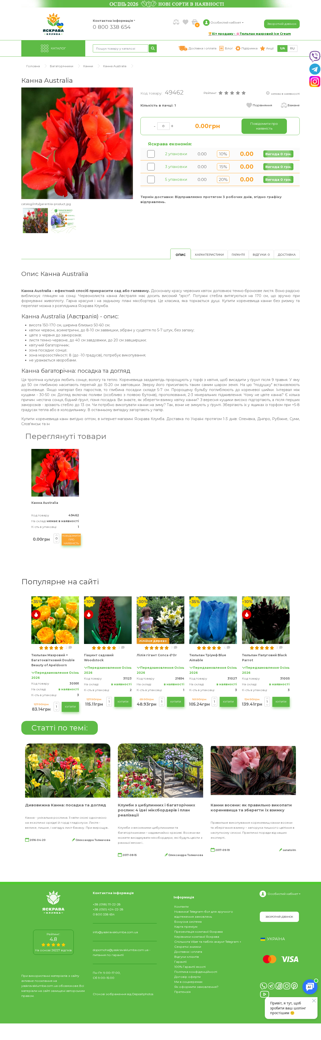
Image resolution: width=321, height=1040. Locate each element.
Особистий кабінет (283, 894)
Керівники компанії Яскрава (196, 936)
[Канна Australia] (77, 143)
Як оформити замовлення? (196, 987)
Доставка (287, 254)
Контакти (181, 906)
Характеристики (209, 254)
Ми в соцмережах (188, 982)
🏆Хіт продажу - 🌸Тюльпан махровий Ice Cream (249, 34)
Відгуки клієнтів (186, 957)
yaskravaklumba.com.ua (39, 986)
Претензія (182, 992)
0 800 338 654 (112, 27)
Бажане (294, 105)
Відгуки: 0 (261, 254)
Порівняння (262, 105)
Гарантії (238, 254)
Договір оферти (187, 977)
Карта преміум (185, 926)
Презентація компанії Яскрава (198, 931)
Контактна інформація (113, 21)
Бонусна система (188, 921)
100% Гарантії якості (190, 967)
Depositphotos (142, 994)
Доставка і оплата (188, 952)
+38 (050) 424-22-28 (108, 909)
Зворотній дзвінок (281, 24)
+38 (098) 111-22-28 (107, 904)
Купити (70, 706)
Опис (181, 255)
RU (292, 48)
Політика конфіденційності (195, 972)
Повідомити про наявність (71, 539)
